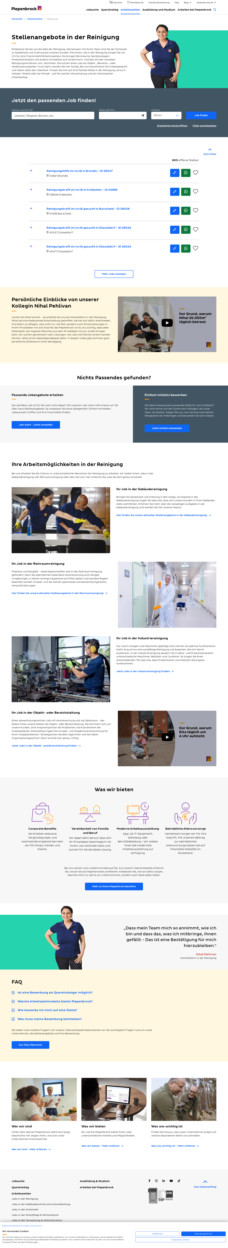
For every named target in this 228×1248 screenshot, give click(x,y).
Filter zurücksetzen (204, 125)
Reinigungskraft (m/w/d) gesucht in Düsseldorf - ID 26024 (89, 246)
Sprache (118, 2)
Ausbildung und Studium (158, 9)
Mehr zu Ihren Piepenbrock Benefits (114, 886)
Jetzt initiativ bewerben (167, 428)
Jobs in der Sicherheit (25, 1209)
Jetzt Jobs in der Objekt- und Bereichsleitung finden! (44, 745)
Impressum (36, 1226)
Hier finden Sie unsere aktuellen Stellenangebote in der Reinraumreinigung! (58, 593)
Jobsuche (92, 9)
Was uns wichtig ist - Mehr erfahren (173, 1145)
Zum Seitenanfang (205, 1186)
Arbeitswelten (130, 9)
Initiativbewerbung (159, 2)
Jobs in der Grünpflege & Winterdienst (35, 1215)
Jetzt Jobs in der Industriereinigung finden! (143, 671)
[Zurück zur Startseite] (27, 6)
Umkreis (155, 110)
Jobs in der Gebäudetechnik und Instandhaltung (41, 1204)
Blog (186, 2)
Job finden (201, 115)
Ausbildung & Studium (95, 1181)
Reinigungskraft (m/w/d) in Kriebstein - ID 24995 (82, 190)
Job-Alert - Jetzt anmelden (36, 424)
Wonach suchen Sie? (22, 110)
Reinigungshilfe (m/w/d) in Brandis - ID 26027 (80, 171)
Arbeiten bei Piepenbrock (194, 9)
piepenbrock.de (205, 2)
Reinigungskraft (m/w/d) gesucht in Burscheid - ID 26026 (88, 209)
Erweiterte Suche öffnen (172, 125)
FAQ (177, 2)
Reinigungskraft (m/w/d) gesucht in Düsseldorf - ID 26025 (89, 228)
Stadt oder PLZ (106, 110)
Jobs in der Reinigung (25, 1198)
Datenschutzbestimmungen (16, 1226)
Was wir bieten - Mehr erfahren (100, 1145)
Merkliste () (136, 2)
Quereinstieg (109, 9)
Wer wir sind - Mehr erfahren (29, 1149)
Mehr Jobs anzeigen (114, 274)
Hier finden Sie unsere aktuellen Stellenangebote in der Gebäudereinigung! (161, 515)
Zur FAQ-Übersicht (30, 1044)
